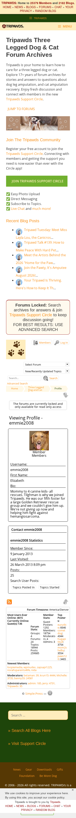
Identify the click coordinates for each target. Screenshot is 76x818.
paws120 (62, 657)
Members (45, 342)
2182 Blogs (66, 3)
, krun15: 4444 (47, 675)
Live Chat (18, 208)
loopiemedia (14, 667)
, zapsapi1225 (44, 667)
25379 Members (41, 3)
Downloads (44, 769)
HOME (7, 7)
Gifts (60, 769)
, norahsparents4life (29, 668)
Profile (58, 388)
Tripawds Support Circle (24, 99)
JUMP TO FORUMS (21, 109)
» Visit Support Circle (27, 743)
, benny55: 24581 (23, 678)
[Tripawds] (14, 26)
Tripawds (55, 802)
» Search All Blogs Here (29, 730)
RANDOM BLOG (45, 11)
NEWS (19, 7)
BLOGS (31, 7)
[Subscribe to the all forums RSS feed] (9, 602)
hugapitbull (62, 640)
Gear (29, 769)
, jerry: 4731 (48, 683)
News (17, 769)
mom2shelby (62, 649)
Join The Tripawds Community (33, 140)
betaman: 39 (31, 675)
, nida (33, 670)
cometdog (61, 632)
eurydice (62, 626)
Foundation (27, 776)
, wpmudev (29, 667)
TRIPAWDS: (9, 3)
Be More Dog (48, 776)
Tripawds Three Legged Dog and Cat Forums (36, 388)
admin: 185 (34, 683)
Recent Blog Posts (22, 221)
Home (14, 388)
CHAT (58, 7)
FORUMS (45, 7)
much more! (41, 208)
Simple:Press (34, 693)
